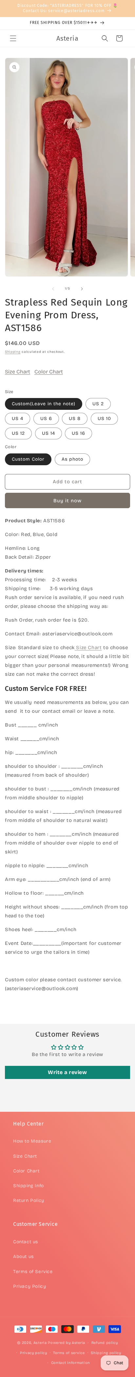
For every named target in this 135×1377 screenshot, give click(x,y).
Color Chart (48, 372)
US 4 (17, 418)
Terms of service (69, 1353)
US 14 (48, 433)
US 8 (75, 418)
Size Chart (17, 372)
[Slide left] (53, 289)
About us (23, 1256)
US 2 (98, 404)
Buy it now (67, 501)
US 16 (78, 433)
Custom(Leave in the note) (43, 404)
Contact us (25, 1242)
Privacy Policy (29, 1286)
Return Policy (28, 1200)
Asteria (40, 1343)
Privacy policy (33, 1353)
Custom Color (28, 459)
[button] (13, 38)
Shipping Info (28, 1185)
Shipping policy (106, 1353)
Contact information (70, 1363)
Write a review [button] (67, 1072)
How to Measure (32, 1141)
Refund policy (104, 1343)
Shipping (13, 352)
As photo (72, 459)
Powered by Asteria (66, 1343)
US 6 (46, 418)
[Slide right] (82, 289)
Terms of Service (33, 1271)
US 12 (18, 433)
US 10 (104, 418)
